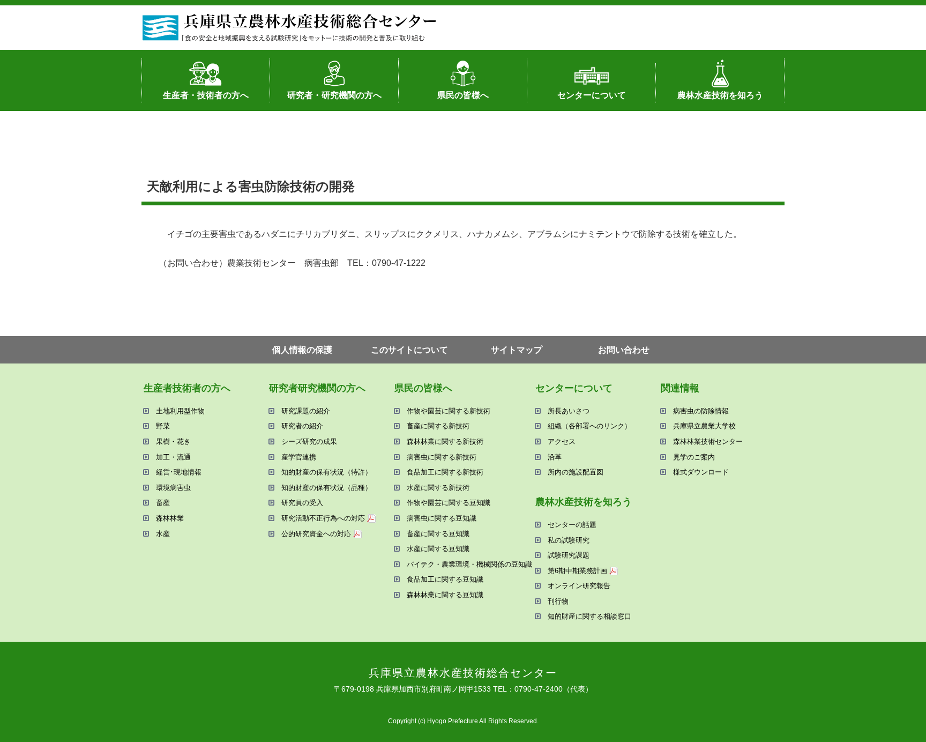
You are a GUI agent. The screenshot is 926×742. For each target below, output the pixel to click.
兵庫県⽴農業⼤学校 (704, 426)
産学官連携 (298, 457)
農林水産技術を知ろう (720, 95)
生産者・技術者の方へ (206, 95)
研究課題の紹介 (305, 411)
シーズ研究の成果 (309, 441)
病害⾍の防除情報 (701, 411)
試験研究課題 (568, 555)
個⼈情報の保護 (302, 349)
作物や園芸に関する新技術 (448, 411)
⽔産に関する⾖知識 (438, 549)
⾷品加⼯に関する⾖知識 (445, 579)
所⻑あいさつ (568, 411)
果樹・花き (173, 441)
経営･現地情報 (178, 472)
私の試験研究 (568, 540)
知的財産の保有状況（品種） (326, 488)
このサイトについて (409, 349)
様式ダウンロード (701, 472)
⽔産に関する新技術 (438, 488)
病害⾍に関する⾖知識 (441, 518)
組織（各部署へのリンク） (589, 426)
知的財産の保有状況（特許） (326, 472)
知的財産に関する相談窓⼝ (589, 616)
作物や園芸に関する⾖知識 (448, 503)
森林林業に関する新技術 (445, 441)
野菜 (163, 426)
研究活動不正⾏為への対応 (323, 518)
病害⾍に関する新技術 (441, 457)
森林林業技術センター (708, 441)
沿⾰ (555, 457)
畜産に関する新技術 (438, 426)
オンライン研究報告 (579, 586)
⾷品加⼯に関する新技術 (445, 472)
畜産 (163, 503)
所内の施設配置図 (575, 472)
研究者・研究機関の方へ (334, 95)
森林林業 (170, 518)
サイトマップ (516, 349)
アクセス (562, 441)
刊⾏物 (558, 601)
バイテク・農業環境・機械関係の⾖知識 (469, 564)
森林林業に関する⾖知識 (445, 595)
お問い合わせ (623, 349)
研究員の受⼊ (302, 503)
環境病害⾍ (173, 488)
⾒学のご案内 (694, 457)
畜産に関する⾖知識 (438, 534)
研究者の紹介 (302, 426)
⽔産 (163, 534)
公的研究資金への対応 (316, 534)
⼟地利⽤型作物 (180, 411)
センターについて (591, 95)
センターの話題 (572, 525)
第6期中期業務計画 (577, 571)
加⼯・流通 (173, 457)
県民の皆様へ (463, 95)
